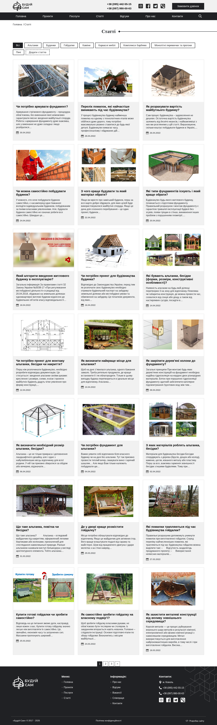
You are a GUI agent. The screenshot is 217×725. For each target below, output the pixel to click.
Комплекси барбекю (135, 45)
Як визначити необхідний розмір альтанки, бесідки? (40, 447)
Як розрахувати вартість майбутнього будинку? (164, 108)
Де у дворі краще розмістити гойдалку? (102, 528)
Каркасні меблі (106, 45)
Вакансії (116, 693)
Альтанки (33, 45)
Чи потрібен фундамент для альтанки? (102, 447)
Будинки (51, 45)
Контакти (177, 16)
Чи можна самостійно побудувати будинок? (41, 193)
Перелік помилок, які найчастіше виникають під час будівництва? (105, 108)
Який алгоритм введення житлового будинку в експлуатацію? (42, 277)
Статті (100, 16)
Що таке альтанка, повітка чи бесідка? (37, 528)
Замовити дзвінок (188, 6)
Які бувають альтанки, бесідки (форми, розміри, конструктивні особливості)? (169, 279)
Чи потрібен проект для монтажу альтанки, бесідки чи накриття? (40, 362)
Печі (18, 52)
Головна (21, 16)
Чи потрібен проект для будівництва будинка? (108, 277)
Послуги (74, 16)
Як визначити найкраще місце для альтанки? (106, 362)
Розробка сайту (196, 721)
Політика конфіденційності (108, 720)
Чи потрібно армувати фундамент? (42, 106)
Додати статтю (37, 52)
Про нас (150, 16)
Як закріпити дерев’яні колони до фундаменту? (170, 362)
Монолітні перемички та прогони (173, 45)
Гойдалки (69, 45)
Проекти (48, 16)
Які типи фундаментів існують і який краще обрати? (173, 193)
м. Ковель (168, 682)
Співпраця (118, 698)
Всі (18, 45)
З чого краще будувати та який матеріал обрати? (103, 193)
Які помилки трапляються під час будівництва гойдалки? (171, 528)
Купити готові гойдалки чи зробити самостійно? (41, 616)
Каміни (86, 45)
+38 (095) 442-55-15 (119, 4)
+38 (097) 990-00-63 (119, 8)
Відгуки (124, 16)
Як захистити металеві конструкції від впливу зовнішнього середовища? (171, 618)
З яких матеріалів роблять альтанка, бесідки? (173, 447)
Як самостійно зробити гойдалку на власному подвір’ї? (107, 616)
